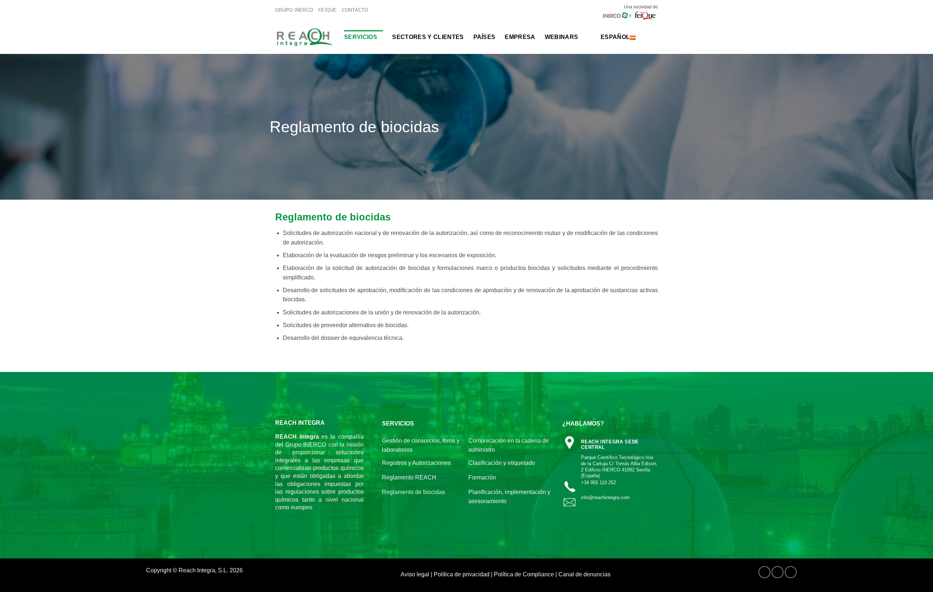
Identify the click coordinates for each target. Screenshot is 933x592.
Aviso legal (415, 574)
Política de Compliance (524, 574)
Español (615, 37)
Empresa (520, 37)
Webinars (561, 37)
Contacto (355, 10)
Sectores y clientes (428, 37)
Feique (327, 10)
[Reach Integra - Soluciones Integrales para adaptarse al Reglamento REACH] (304, 37)
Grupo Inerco (294, 10)
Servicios (360, 37)
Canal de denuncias (584, 574)
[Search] (654, 37)
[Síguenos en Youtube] (791, 572)
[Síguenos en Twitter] (764, 572)
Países (484, 37)
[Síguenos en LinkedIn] (778, 572)
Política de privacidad (461, 574)
